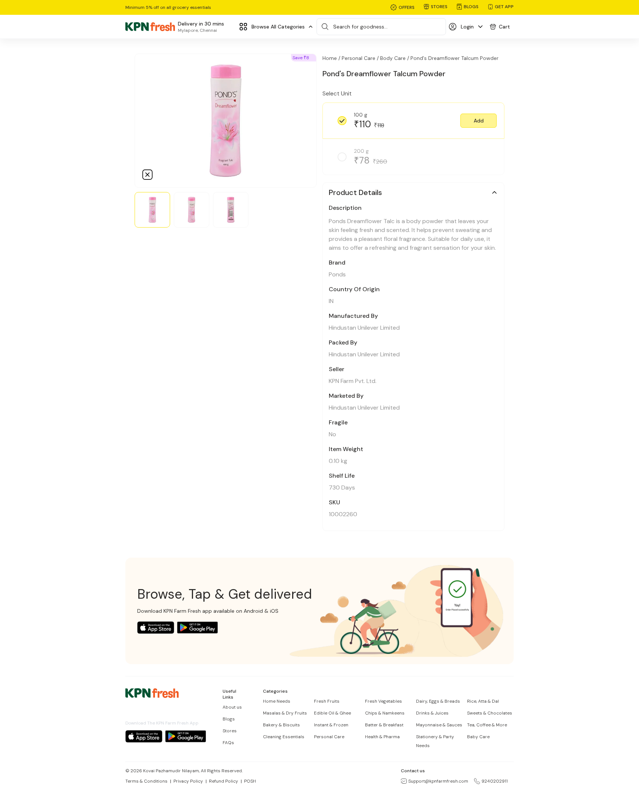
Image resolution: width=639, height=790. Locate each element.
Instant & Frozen (331, 725)
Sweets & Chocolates (489, 713)
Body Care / (394, 58)
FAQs (228, 743)
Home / (331, 58)
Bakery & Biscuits (281, 725)
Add (479, 120)
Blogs (229, 719)
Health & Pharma (382, 737)
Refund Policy (223, 781)
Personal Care (329, 737)
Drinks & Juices (432, 713)
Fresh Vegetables (383, 701)
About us (232, 707)
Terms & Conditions (146, 781)
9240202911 (494, 781)
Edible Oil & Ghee (332, 713)
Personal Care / (360, 58)
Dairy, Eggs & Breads (438, 701)
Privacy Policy (188, 781)
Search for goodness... (360, 26)
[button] (478, 121)
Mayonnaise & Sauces (439, 725)
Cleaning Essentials (283, 737)
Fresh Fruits (326, 701)
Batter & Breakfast (384, 725)
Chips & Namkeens (385, 713)
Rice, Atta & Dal (483, 701)
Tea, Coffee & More (487, 725)
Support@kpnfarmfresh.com (438, 781)
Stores (230, 731)
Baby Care (478, 737)
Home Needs (276, 701)
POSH (250, 781)
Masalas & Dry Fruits (285, 713)
